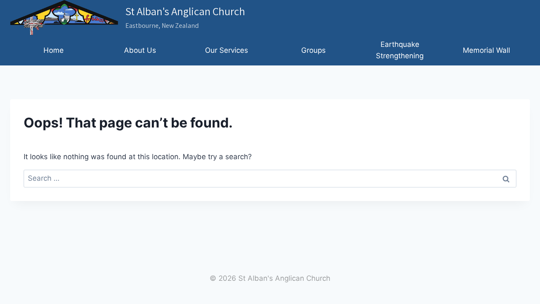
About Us (140, 50)
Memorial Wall (486, 50)
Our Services (226, 50)
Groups (313, 50)
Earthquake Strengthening (400, 50)
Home (53, 50)
